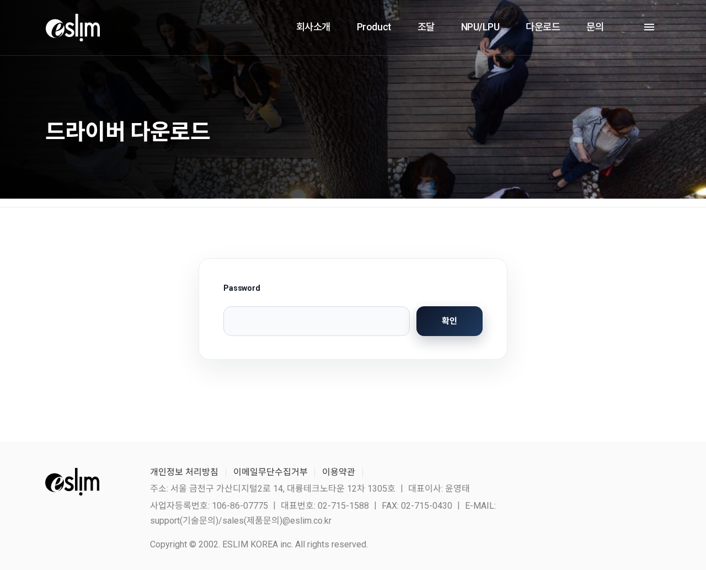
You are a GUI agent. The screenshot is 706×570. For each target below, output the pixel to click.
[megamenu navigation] (646, 27)
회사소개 (313, 27)
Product (374, 27)
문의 (594, 27)
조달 (426, 27)
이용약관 (338, 472)
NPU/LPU (480, 27)
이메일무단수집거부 (270, 472)
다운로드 (543, 27)
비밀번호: (316, 309)
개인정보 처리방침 (184, 472)
